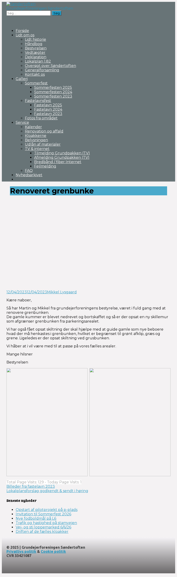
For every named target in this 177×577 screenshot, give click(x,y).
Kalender (33, 127)
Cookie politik (53, 551)
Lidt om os (25, 35)
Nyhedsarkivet (29, 175)
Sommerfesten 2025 (53, 87)
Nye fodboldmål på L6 (36, 518)
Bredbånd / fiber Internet (57, 162)
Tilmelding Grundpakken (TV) (62, 153)
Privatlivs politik (21, 551)
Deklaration (35, 57)
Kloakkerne (35, 135)
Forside (22, 31)
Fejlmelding (45, 166)
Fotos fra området (41, 118)
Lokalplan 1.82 (38, 61)
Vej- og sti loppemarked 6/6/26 (43, 527)
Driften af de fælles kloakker (42, 531)
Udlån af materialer (43, 144)
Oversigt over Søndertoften (50, 65)
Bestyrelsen (36, 48)
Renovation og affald (44, 131)
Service (22, 122)
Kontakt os (35, 74)
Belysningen (36, 140)
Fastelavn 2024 (48, 109)
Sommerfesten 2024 (53, 92)
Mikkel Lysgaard (62, 292)
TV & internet (37, 149)
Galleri (22, 79)
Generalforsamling (42, 70)
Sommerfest (36, 83)
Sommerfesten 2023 (53, 96)
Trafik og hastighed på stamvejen (46, 523)
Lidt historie (35, 39)
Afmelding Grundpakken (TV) (61, 157)
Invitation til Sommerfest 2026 (43, 514)
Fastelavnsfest (38, 100)
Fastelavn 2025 (48, 105)
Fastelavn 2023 (48, 114)
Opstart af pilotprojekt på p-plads (46, 510)
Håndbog (33, 44)
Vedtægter (35, 52)
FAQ (29, 170)
